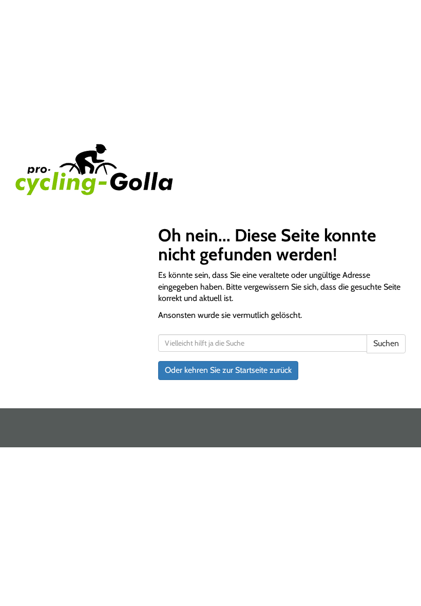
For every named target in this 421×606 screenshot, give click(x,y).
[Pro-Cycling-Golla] (109, 169)
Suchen (386, 343)
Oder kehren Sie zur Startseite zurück (228, 370)
